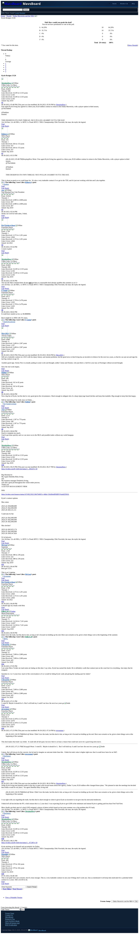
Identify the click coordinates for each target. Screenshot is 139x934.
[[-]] (3, 182)
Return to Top (10, 919)
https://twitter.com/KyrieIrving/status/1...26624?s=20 (19, 469)
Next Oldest (7, 889)
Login (17, 13)
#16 (2, 728)
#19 (2, 874)
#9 (2, 429)
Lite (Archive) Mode (12, 921)
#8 (2, 392)
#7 (2, 353)
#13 (2, 631)
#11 (2, 564)
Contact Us (9, 915)
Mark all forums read (12, 923)
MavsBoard (9, 917)
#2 (2, 153)
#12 (2, 602)
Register (22, 13)
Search (115, 3)
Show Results (132, 45)
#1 (2, 103)
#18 (2, 839)
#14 (2, 664)
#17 (2, 781)
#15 (2, 699)
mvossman (59, 730)
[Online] (12, 611)
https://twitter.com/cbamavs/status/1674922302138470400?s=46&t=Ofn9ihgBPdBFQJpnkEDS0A (35, 494)
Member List (124, 3)
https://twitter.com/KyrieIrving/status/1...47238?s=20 (19, 843)
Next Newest (17, 889)
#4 (2, 245)
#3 (2, 210)
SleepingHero (60, 105)
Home (3, 16)
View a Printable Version (13, 897)
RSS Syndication (11, 925)
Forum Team (9, 913)
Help (133, 3)
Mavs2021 (59, 355)
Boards (9, 16)
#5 (2, 279)
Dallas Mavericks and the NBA (23, 16)
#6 (2, 310)
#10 (2, 465)
